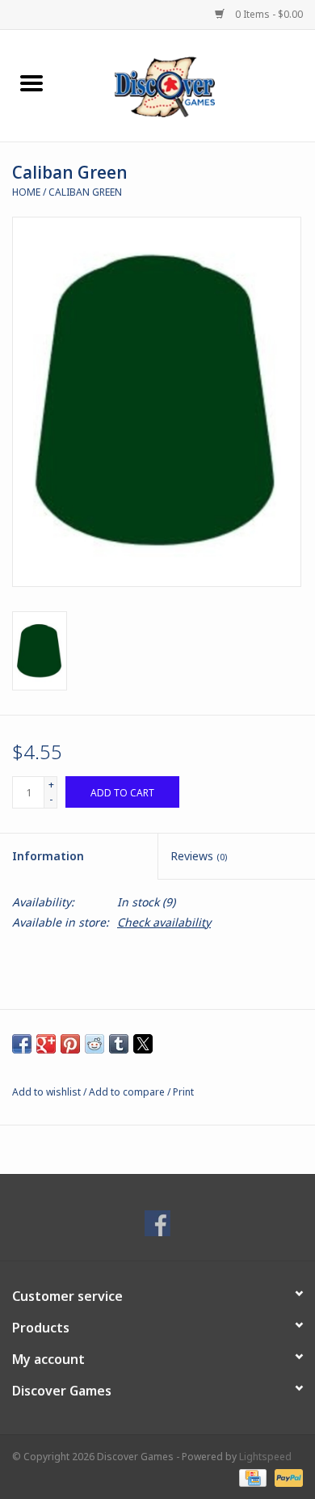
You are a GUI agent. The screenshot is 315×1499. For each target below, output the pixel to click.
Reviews (198, 856)
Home (26, 192)
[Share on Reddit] (94, 1044)
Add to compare (128, 1092)
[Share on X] (143, 1044)
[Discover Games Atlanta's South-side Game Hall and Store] (189, 84)
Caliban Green (85, 192)
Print (183, 1092)
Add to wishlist (47, 1092)
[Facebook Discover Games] (157, 1223)
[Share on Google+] (46, 1044)
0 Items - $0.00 (268, 14)
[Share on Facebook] (22, 1044)
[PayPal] (286, 1477)
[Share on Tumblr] (118, 1044)
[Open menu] (31, 82)
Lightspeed (265, 1456)
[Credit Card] (251, 1477)
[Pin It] (70, 1044)
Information (48, 856)
